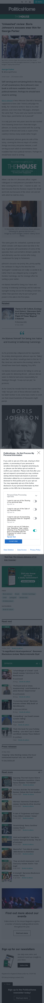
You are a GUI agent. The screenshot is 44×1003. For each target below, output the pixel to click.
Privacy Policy (35, 550)
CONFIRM (13, 541)
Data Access (22, 550)
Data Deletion (9, 550)
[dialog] (22, 501)
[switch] (35, 501)
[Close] (39, 453)
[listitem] (22, 495)
